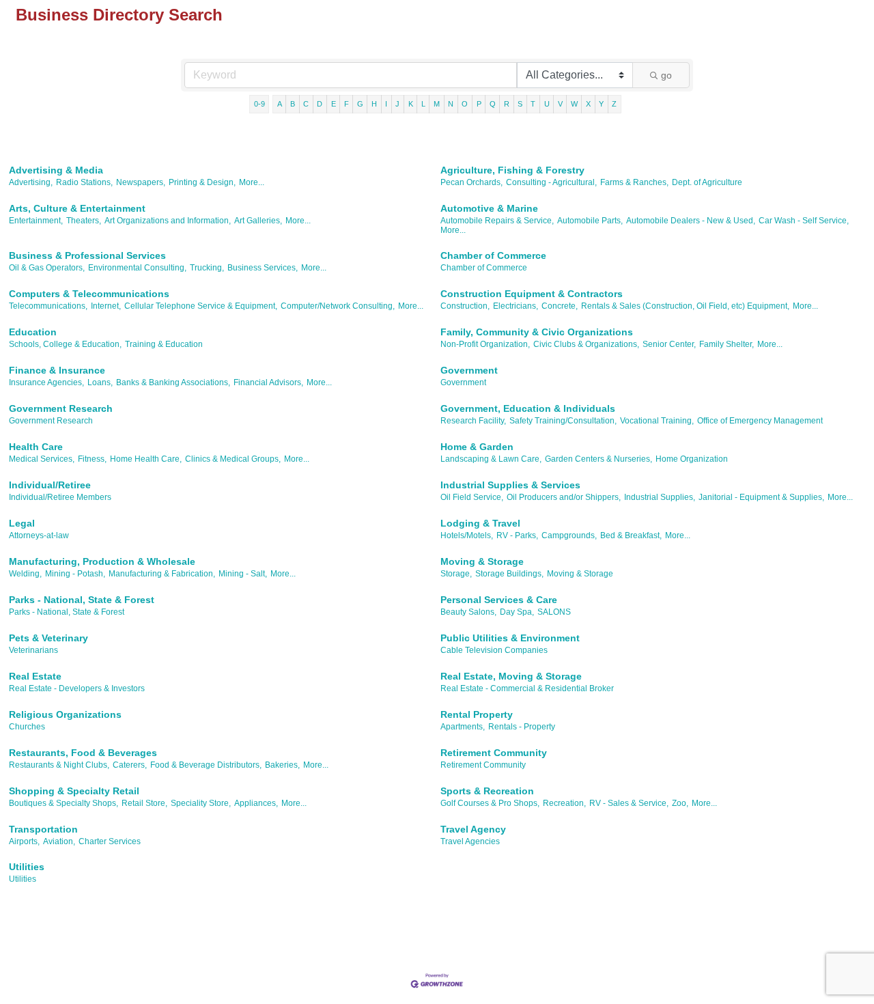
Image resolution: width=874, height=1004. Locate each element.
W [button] (574, 104)
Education (33, 331)
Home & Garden (476, 446)
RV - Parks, (517, 535)
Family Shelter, (726, 344)
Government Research (61, 408)
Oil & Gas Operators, (47, 268)
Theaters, (83, 220)
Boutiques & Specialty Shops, (63, 803)
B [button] (292, 104)
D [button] (319, 104)
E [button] (333, 104)
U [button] (547, 104)
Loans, (100, 382)
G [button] (360, 104)
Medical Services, (41, 459)
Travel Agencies (470, 841)
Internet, (106, 306)
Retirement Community (493, 752)
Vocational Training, (657, 421)
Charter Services (110, 841)
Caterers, (130, 765)
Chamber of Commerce (493, 255)
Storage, (456, 573)
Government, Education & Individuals (527, 408)
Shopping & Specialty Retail (74, 790)
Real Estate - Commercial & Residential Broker (527, 688)
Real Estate (35, 676)
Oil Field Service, (471, 497)
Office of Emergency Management (760, 421)
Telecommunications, (48, 306)
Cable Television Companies (494, 650)
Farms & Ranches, (634, 182)
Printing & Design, (202, 182)
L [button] (423, 104)
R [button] (506, 104)
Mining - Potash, (75, 573)
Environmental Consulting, (137, 268)
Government (469, 370)
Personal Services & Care (498, 599)
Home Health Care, (146, 459)
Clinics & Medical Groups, (233, 459)
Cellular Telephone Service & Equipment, (200, 306)
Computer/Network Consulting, (338, 306)
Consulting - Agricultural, (551, 182)
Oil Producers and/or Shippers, (564, 497)
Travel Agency (473, 829)
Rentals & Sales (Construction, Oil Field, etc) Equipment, (685, 306)
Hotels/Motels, (466, 535)
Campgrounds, (569, 535)
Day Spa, (517, 612)
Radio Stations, (84, 182)
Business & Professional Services (87, 255)
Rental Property (476, 714)
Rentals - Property (521, 726)
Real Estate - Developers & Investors (77, 688)
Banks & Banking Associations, (173, 382)
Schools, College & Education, (65, 344)
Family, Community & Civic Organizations (536, 331)
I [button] (386, 104)
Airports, (24, 841)
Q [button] (493, 104)
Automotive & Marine (489, 208)
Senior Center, (669, 344)
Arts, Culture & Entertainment (77, 208)
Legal (22, 523)
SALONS (554, 612)
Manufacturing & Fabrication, (162, 573)
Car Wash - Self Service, (804, 220)
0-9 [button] (259, 104)
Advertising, (31, 182)
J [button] (397, 104)
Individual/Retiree (50, 484)
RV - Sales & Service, (628, 803)
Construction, (465, 306)
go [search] (666, 75)
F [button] (346, 104)
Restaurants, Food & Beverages (83, 752)
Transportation (43, 829)
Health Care (36, 446)
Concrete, (559, 306)
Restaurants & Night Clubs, (59, 765)
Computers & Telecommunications (89, 293)
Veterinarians (33, 650)
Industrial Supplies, (659, 497)
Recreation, (564, 803)
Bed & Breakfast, (631, 535)
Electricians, (515, 306)
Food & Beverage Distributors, (206, 765)
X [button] (588, 104)
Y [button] (601, 104)
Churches (27, 726)
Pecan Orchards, (471, 182)
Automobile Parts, (590, 220)
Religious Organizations (65, 714)
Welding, (25, 573)
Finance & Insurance (57, 370)
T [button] (533, 104)
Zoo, (680, 803)
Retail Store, (144, 803)
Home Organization (692, 459)
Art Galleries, (258, 220)
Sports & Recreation (487, 790)
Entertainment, (36, 220)
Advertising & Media (56, 170)
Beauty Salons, (468, 612)
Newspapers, (140, 182)
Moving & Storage (482, 561)
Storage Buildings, (509, 573)
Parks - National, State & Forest (81, 599)
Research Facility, (473, 421)
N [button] (450, 104)
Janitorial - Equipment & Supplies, (761, 497)
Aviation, (59, 841)
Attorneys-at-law (39, 535)
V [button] (560, 104)
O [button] (465, 104)
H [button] (374, 104)
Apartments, (462, 726)
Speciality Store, (201, 803)
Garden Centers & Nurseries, (598, 459)
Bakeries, (282, 765)
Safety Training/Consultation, (563, 421)
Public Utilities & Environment (510, 637)
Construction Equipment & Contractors (531, 293)
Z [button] (614, 104)
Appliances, (256, 803)
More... (251, 182)
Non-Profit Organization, (485, 344)
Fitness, (92, 459)
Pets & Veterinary (48, 637)
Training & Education (164, 344)
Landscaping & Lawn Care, (490, 459)
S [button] (520, 104)
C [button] (306, 104)
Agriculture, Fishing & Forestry (512, 170)
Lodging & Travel (480, 523)
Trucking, (207, 268)
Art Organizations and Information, (167, 220)
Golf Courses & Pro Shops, (489, 803)
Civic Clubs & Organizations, (586, 344)
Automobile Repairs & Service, (497, 220)
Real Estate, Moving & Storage (511, 676)
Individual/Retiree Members (60, 497)
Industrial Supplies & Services (510, 484)
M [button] (437, 104)
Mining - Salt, (242, 573)
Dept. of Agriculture (707, 182)
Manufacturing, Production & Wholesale (102, 561)
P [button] (479, 104)
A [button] (279, 104)
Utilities (26, 866)
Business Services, (262, 268)
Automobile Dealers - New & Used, (690, 220)
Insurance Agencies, (46, 382)
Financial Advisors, (268, 382)
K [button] (410, 104)
